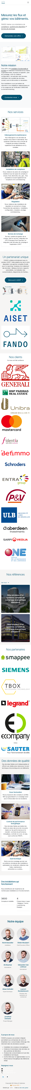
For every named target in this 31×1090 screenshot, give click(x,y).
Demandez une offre (13, 36)
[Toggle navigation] (28, 2)
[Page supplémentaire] (7, 1076)
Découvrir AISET (15, 280)
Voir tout (4, 582)
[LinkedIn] (3, 1076)
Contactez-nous (11, 97)
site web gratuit (24, 1087)
